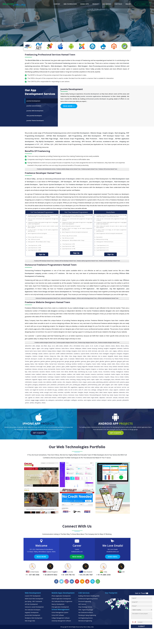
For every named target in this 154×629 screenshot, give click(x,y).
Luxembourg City (83, 372)
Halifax (46, 364)
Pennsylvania (61, 384)
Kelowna (34, 369)
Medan (122, 377)
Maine (33, 374)
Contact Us (31, 37)
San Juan (110, 387)
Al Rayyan (102, 346)
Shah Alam (74, 392)
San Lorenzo (117, 387)
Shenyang (91, 392)
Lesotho (53, 372)
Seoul (50, 392)
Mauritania (94, 377)
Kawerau (126, 366)
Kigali (78, 369)
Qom (112, 384)
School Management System (60, 612)
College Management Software (61, 618)
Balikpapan (78, 348)
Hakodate (41, 364)
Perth (67, 384)
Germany (83, 361)
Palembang (99, 382)
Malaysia (63, 374)
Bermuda (94, 351)
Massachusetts (71, 377)
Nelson (123, 379)
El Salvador (71, 359)
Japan (63, 366)
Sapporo (115, 390)
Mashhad (63, 377)
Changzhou (28, 356)
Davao (120, 356)
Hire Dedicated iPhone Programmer (62, 601)
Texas (76, 395)
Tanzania (37, 395)
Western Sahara (96, 400)
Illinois (118, 364)
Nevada (40, 382)
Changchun (113, 353)
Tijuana (116, 395)
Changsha (119, 353)
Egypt (61, 359)
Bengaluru (74, 351)
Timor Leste (122, 395)
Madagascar (119, 372)
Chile (62, 356)
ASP (41, 144)
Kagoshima (73, 366)
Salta (101, 387)
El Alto (65, 359)
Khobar (75, 369)
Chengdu (40, 356)
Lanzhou (120, 369)
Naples (97, 379)
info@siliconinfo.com (113, 551)
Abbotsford (28, 346)
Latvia (29, 372)
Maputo (118, 374)
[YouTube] (87, 581)
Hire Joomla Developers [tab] (34, 115)
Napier (93, 379)
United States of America (74, 397)
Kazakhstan (28, 369)
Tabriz (96, 392)
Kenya (45, 369)
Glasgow (119, 361)
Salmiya (97, 387)
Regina (36, 387)
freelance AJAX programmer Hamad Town (87, 261)
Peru (71, 384)
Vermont (27, 400)
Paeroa (90, 382)
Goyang (27, 364)
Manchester (100, 374)
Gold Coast (126, 361)
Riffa (69, 387)
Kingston (88, 369)
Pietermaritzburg (92, 384)
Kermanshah (51, 369)
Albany (122, 346)
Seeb (30, 392)
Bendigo (68, 351)
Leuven (58, 372)
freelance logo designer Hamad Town (87, 342)
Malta (82, 374)
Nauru (112, 379)
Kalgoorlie (85, 366)
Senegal (46, 392)
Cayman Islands (85, 353)
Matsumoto (79, 377)
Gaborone (37, 361)
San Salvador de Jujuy (51, 390)
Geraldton (77, 361)
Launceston (35, 372)
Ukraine (37, 397)
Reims (40, 387)
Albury (127, 346)
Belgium (59, 351)
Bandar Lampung (92, 348)
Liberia (66, 372)
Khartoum (69, 369)
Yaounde (119, 400)
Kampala (90, 366)
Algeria (34, 348)
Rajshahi (120, 384)
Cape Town (52, 353)
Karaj (110, 366)
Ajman (87, 346)
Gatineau (47, 361)
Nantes (88, 379)
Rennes (45, 387)
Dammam (94, 356)
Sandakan (61, 390)
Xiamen (109, 400)
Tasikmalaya (48, 395)
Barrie (31, 351)
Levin (62, 372)
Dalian (89, 356)
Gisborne (107, 361)
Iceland (109, 364)
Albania (118, 346)
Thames (86, 395)
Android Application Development (61, 598)
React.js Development (58, 604)
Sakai (92, 387)
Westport (104, 400)
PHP (37, 144)
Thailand (81, 395)
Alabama (107, 346)
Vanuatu (115, 397)
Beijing (49, 351)
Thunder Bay (105, 395)
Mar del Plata (125, 374)
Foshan (27, 361)
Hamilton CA (81, 364)
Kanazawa (97, 366)
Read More (68, 106)
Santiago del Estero (102, 390)
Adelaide (66, 346)
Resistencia (51, 387)
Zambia (32, 403)
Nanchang (72, 379)
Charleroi (34, 356)
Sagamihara (74, 387)
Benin (79, 351)
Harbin (98, 364)
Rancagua (126, 384)
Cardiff (57, 353)
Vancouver (109, 397)
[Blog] (82, 581)
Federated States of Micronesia (102, 359)
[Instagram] (66, 581)
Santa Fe (80, 390)
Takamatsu (122, 392)
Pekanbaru (54, 384)
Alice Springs (44, 348)
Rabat (115, 384)
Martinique (50, 377)
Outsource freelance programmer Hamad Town (48, 298)
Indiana (27, 366)
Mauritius (101, 377)
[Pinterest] (77, 581)
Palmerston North (114, 382)
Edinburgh (49, 359)
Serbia (55, 392)
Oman (80, 382)
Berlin (89, 351)
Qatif (103, 384)
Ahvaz (82, 346)
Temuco (65, 395)
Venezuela (121, 397)
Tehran (60, 395)
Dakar (84, 356)
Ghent (97, 361)
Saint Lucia (87, 387)
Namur (67, 379)
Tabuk (100, 392)
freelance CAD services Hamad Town (107, 169)
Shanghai (80, 392)
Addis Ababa (59, 346)
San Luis (124, 387)
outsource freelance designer (68, 298)
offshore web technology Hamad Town (87, 298)
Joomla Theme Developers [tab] (35, 120)
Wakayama (51, 400)
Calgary (115, 351)
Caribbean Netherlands (66, 353)
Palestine (105, 382)
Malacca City (51, 374)
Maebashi (28, 374)
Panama (122, 382)
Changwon (126, 353)
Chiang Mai (53, 356)
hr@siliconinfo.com (77, 551)
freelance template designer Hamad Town (108, 342)
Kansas (106, 366)
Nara (101, 379)
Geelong (53, 361)
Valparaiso (102, 397)
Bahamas (58, 348)
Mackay (113, 372)
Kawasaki (120, 366)
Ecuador (40, 359)
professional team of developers (63, 179)
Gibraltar (102, 361)
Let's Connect (141, 4)
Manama (93, 374)
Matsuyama (87, 377)
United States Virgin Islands (90, 397)
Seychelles (67, 392)
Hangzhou (88, 364)
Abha (33, 346)
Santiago (93, 390)
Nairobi (45, 379)
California (120, 351)
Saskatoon (122, 390)
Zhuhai (43, 403)
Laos (124, 369)
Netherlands (28, 382)
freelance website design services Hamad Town (68, 169)
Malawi (58, 374)
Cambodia (28, 353)
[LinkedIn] (72, 581)
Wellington (74, 400)
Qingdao (107, 384)
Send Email (113, 557)
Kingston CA (94, 369)
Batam (39, 351)
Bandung (100, 348)
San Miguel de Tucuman (37, 390)
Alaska (113, 346)
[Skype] (92, 581)
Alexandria (28, 348)
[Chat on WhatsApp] (97, 581)
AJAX (51, 144)
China (70, 356)
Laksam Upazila (113, 369)
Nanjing (78, 379)
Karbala (115, 366)
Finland (116, 359)
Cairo (110, 351)
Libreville (71, 372)
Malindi (78, 374)
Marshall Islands (42, 377)
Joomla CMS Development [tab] (35, 111)
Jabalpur (49, 366)
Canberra (45, 353)
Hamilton (74, 364)
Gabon (31, 361)
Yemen (27, 403)
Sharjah (86, 392)
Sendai (41, 392)
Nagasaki (34, 379)
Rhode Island (63, 387)
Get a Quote (38, 433)
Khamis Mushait (60, 369)
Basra (35, 351)
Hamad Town (53, 364)
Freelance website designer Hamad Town (45, 342)
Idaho (113, 364)
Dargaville (110, 356)
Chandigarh (105, 353)
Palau (93, 382)
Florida (121, 359)
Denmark (27, 359)
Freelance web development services (46, 169)
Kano (102, 366)
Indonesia (32, 366)
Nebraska (117, 379)
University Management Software (61, 621)
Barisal (27, 351)
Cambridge (34, 353)
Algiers (38, 348)
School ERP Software (58, 615)
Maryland (57, 377)
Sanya (111, 390)
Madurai (126, 372)
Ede (44, 359)
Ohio (64, 382)
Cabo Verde (101, 351)
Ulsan (41, 397)
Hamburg (68, 364)
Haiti (36, 364)
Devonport (34, 359)
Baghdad (51, 348)
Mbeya (112, 377)
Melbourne (28, 379)
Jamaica (58, 366)
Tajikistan (115, 392)
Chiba (58, 356)
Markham (28, 377)
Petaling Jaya (76, 384)
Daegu (75, 356)
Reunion (56, 387)
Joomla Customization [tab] (34, 106)
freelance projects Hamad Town (89, 169)
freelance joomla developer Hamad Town (109, 261)
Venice (127, 397)
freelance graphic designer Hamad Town (66, 342)
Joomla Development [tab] (33, 101)
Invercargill (39, 366)
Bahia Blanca (65, 348)
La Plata (95, 372)
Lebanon (48, 372)
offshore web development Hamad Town (107, 298)
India (127, 364)
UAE (26, 397)
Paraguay (35, 384)
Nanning (83, 379)
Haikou (32, 364)
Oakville (54, 382)
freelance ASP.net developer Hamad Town (65, 261)
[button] (11, 23)
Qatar (99, 384)
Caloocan (126, 351)
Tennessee (71, 395)
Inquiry (128, 4)
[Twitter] (61, 581)
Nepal (127, 379)
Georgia (67, 361)
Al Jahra (96, 346)
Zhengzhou (38, 403)
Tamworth (28, 395)
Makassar (44, 374)
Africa (71, 346)
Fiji (113, 359)
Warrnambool (59, 400)
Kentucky (40, 369)
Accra (53, 346)
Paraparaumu (42, 384)
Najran (53, 379)
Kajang (79, 366)
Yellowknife (125, 400)
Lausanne (42, 372)
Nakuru (57, 379)
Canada (40, 353)
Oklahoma (75, 382)
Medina (126, 377)
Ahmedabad (76, 346)
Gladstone (113, 361)
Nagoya (40, 379)
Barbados (120, 348)
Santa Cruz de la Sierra (71, 390)
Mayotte (107, 377)
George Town (60, 361)
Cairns (106, 351)
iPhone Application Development (61, 596)
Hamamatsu (61, 364)
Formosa (126, 359)
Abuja (49, 346)
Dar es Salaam (102, 356)
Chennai (46, 356)
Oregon (85, 382)
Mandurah (107, 374)
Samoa (106, 387)
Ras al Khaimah (29, 387)
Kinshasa (101, 369)
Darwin (116, 356)
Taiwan (105, 392)
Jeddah (67, 366)
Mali (74, 374)
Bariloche (126, 348)
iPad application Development (60, 607)
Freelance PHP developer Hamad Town (44, 261)
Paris (48, 384)
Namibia (62, 379)
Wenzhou (80, 400)
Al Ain (91, 346)
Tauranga (55, 395)
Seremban (60, 392)
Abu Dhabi (44, 346)
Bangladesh (113, 348)
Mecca (117, 377)
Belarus (54, 351)
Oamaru (59, 382)
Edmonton (56, 359)
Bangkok (106, 348)
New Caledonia (47, 382)
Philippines (84, 384)
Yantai (114, 400)
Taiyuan (110, 392)
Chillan (66, 356)
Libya (76, 372)
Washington (67, 400)
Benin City (84, 351)
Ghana (88, 361)
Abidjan (38, 346)
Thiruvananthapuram (95, 395)
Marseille (34, 377)
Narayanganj (106, 379)
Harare (94, 364)
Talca (127, 392)
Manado (87, 374)
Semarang (36, 392)
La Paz (90, 372)
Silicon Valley (86, 627)
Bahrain (72, 348)
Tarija (42, 395)
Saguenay (81, 387)
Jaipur (53, 366)
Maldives (69, 374)
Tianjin (111, 395)
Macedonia (106, 372)
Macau (100, 372)
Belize (64, 351)
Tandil (33, 395)
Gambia (42, 361)
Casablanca (76, 353)
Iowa (44, 366)
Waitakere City (43, 400)
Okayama (68, 382)
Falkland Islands (79, 359)
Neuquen (35, 382)
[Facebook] (56, 581)
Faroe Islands (89, 359)
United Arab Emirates (50, 397)
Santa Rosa (87, 390)
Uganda (30, 397)
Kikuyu (83, 369)
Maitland (38, 374)
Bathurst (44, 351)
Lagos (106, 369)
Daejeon (79, 356)
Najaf (49, 379)
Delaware (126, 356)
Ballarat (84, 348)
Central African (94, 353)
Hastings (103, 364)
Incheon (123, 364)
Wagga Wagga (35, 400)
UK (33, 397)
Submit (141, 626)
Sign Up (42, 254)
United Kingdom (62, 397)
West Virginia (87, 400)
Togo (127, 395)
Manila (113, 374)
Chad (100, 353)
